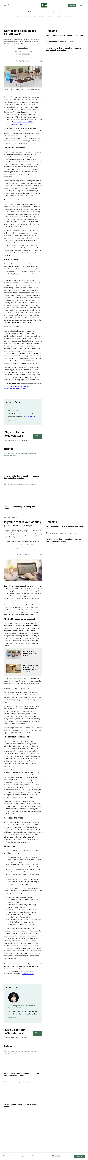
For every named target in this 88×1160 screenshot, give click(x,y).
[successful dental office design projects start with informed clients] (13, 668)
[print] (41, 61)
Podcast (50, 17)
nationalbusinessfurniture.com (15, 389)
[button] (5, 5)
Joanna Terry (23, 48)
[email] (29, 61)
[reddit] (26, 61)
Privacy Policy (56, 1156)
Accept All (79, 1156)
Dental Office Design (10, 26)
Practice (20, 17)
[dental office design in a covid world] (13, 654)
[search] (8, 5)
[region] (44, 1156)
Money (41, 17)
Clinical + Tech (31, 17)
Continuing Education (63, 17)
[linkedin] (20, 61)
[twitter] (23, 61)
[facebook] (17, 61)
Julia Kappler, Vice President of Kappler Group (23, 541)
